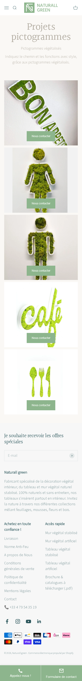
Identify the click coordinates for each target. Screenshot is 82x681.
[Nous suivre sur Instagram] (18, 621)
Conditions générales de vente (19, 566)
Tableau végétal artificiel (57, 566)
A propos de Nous (18, 555)
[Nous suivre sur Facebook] (7, 621)
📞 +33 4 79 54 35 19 (20, 607)
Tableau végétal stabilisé (57, 552)
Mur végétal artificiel (61, 541)
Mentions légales (17, 591)
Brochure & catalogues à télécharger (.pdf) (59, 582)
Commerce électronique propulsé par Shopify (50, 653)
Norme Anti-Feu (16, 546)
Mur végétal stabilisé (61, 533)
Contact (10, 599)
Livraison (11, 538)
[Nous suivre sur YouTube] (28, 621)
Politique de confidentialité (15, 579)
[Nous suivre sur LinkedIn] (39, 621)
